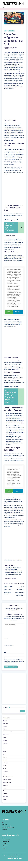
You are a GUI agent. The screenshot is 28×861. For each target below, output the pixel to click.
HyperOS (5, 743)
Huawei (5, 740)
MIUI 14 (4, 765)
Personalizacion (7, 782)
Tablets (5, 788)
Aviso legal (4, 824)
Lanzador (5, 762)
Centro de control (7, 732)
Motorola (5, 771)
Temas (4, 791)
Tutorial (4, 843)
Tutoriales (11, 30)
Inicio (3, 822)
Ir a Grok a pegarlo (17, 312)
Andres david (10, 565)
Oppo (4, 774)
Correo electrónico (9, 645)
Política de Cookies (7, 826)
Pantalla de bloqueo (8, 776)
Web (5, 652)
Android (5, 720)
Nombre (6, 638)
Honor (4, 737)
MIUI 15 (4, 768)
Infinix (4, 751)
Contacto (4, 829)
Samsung (5, 785)
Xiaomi (4, 799)
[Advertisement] (14, 104)
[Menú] (3, 7)
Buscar (5, 707)
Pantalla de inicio (7, 779)
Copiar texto (8, 312)
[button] (10, 578)
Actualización (6, 718)
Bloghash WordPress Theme (14, 858)
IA (5, 30)
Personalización (6, 839)
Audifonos (5, 723)
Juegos (4, 760)
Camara (5, 726)
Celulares (5, 729)
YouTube (4, 848)
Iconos (4, 748)
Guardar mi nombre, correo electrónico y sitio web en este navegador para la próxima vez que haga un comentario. (14, 661)
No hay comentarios (10, 48)
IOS (4, 754)
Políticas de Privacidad (8, 827)
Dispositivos (6, 734)
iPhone (4, 757)
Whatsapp (5, 796)
